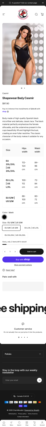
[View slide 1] (18, 337)
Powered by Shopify (31, 410)
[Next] (42, 3)
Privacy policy (22, 414)
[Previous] (3, 3)
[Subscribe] (39, 380)
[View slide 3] (24, 337)
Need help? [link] (10, 270)
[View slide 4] (27, 337)
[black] (4, 217)
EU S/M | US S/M (11, 228)
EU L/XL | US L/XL (32, 228)
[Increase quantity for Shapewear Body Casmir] (15, 252)
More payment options (23, 265)
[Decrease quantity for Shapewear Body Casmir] (4, 252)
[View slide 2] (21, 337)
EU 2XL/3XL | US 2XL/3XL (15, 235)
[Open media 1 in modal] (39, 27)
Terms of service (33, 414)
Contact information (23, 416)
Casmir (5, 93)
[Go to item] (21, 88)
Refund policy (13, 414)
